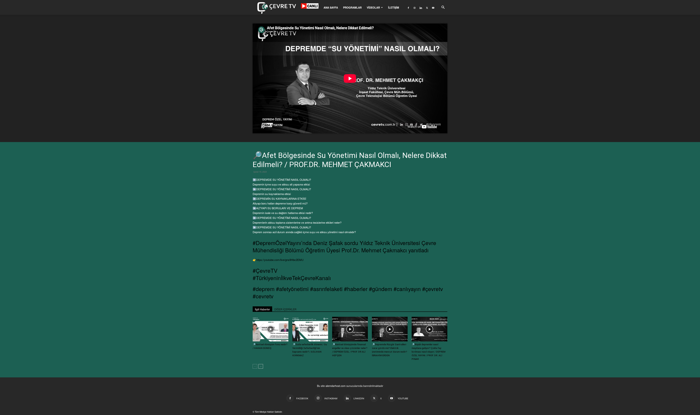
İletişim (393, 7)
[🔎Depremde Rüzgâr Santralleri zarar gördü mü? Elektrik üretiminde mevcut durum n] (390, 329)
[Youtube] (433, 7)
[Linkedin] (420, 7)
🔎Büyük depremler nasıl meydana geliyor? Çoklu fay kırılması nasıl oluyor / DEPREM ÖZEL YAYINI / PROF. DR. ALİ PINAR (428, 351)
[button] (443, 7)
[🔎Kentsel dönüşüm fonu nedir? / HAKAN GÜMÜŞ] (270, 329)
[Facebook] (408, 7)
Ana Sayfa (331, 7)
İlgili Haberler (262, 309)
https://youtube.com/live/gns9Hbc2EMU (280, 260)
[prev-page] (255, 366)
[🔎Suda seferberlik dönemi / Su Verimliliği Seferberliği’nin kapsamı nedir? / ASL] (310, 329)
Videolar (373, 7)
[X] (427, 7)
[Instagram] (414, 7)
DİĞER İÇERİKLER (285, 309)
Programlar (352, 7)
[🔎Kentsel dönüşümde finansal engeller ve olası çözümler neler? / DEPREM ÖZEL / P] (350, 329)
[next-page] (260, 366)
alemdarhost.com (336, 386)
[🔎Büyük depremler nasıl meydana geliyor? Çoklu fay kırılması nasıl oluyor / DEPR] (429, 329)
